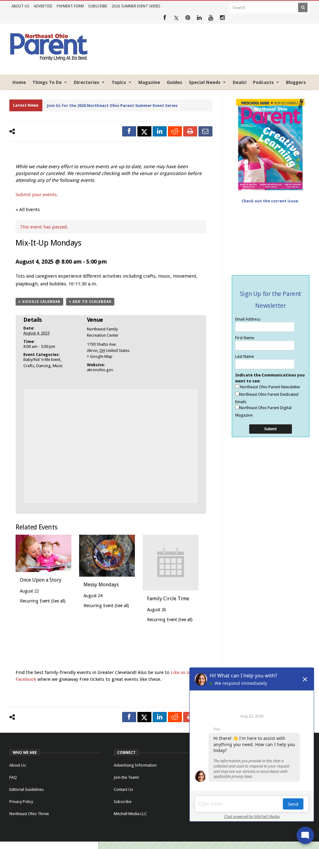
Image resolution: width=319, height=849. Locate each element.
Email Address (247, 319)
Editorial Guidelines (26, 789)
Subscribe (97, 6)
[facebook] (129, 131)
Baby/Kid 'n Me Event (41, 359)
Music (58, 365)
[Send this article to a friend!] (205, 131)
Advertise (43, 6)
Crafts (28, 365)
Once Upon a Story (40, 580)
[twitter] (144, 131)
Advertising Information (135, 765)
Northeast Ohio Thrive (29, 813)
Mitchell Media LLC (130, 813)
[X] (176, 18)
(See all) (58, 600)
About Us (20, 6)
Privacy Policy (21, 801)
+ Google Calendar (39, 302)
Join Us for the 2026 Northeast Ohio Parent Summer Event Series (112, 105)
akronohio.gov (100, 369)
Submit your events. (37, 194)
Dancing (43, 365)
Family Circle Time (168, 599)
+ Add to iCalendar (90, 302)
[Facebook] (164, 18)
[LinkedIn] (199, 18)
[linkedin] (160, 131)
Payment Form (70, 6)
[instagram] (222, 18)
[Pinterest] (187, 18)
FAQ (13, 777)
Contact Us (123, 789)
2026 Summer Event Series (136, 6)
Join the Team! (126, 777)
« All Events (28, 209)
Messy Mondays (101, 585)
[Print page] (190, 131)
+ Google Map (99, 356)
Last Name (244, 356)
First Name (244, 337)
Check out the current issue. (270, 201)
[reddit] (175, 131)
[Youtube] (211, 18)
